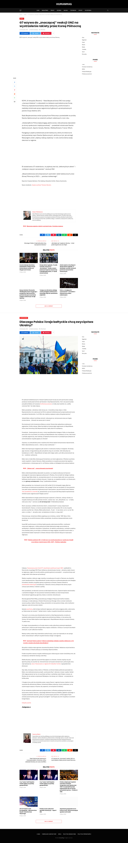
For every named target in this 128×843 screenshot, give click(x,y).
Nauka (66, 10)
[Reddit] (14, 94)
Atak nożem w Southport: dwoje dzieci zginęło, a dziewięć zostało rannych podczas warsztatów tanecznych (68, 268)
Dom (38, 10)
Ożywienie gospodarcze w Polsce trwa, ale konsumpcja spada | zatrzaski (69, 810)
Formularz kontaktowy (87, 66)
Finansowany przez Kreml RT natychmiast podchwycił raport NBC (45, 568)
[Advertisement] (49, 88)
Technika (73, 10)
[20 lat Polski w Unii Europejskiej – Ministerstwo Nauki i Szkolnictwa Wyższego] (29, 802)
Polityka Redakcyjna (86, 71)
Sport (81, 10)
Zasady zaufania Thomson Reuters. (41, 185)
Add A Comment (49, 306)
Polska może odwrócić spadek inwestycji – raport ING (48, 810)
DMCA (83, 69)
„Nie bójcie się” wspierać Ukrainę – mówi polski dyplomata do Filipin (62, 244)
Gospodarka (23, 318)
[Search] (107, 10)
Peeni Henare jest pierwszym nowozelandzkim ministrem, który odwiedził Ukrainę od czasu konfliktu (35, 760)
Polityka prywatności (87, 74)
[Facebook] (14, 82)
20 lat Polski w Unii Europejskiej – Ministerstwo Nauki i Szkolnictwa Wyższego (28, 811)
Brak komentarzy (34, 29)
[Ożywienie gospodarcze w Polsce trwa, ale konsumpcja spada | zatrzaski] (69, 802)
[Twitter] (14, 86)
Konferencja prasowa (46, 404)
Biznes (59, 10)
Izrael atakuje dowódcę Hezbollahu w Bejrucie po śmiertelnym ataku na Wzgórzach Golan (27, 267)
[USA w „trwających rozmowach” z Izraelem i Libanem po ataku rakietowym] (69, 283)
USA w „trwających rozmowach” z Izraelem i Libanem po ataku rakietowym (67, 292)
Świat (52, 10)
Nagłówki (45, 10)
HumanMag (61, 837)
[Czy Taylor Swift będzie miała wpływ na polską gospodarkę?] (29, 775)
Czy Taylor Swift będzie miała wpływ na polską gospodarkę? (27, 783)
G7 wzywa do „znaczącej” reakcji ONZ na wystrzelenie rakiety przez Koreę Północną (63, 759)
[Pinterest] (14, 90)
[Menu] (20, 10)
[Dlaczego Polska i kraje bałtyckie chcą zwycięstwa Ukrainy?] (49, 355)
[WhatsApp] (14, 97)
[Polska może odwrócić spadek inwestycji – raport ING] (49, 802)
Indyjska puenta (26, 703)
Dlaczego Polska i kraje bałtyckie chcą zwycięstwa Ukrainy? (35, 244)
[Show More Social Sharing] (53, 33)
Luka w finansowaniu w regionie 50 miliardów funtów (46, 664)
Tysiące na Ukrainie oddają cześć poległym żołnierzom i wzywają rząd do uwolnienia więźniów (48, 292)
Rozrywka (88, 10)
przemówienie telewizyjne (29, 584)
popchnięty (29, 609)
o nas (83, 64)
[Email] (14, 101)
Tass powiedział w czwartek (29, 491)
